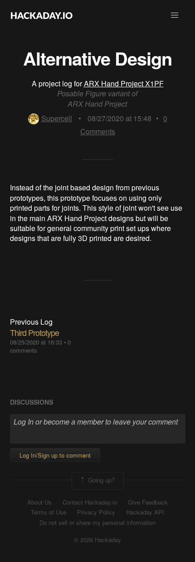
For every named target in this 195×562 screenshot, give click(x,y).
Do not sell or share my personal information (97, 523)
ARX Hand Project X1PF (124, 83)
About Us (39, 502)
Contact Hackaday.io (90, 502)
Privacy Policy (96, 512)
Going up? (100, 480)
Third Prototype (34, 332)
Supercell (56, 118)
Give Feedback (148, 502)
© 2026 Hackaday (97, 540)
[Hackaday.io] (41, 15)
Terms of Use (48, 512)
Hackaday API (145, 512)
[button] (174, 15)
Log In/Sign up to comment (55, 455)
